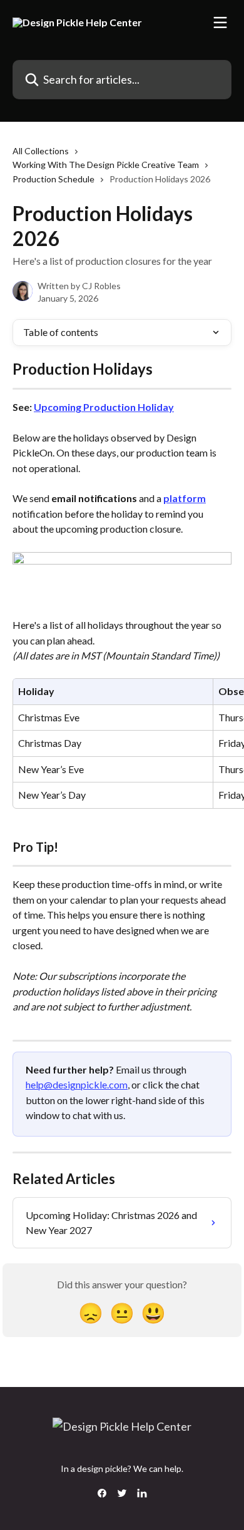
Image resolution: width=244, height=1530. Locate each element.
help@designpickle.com (77, 1084)
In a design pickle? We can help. (122, 1468)
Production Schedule (53, 179)
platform (184, 498)
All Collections (41, 151)
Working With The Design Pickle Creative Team (106, 164)
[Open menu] (220, 22)
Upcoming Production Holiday (104, 407)
